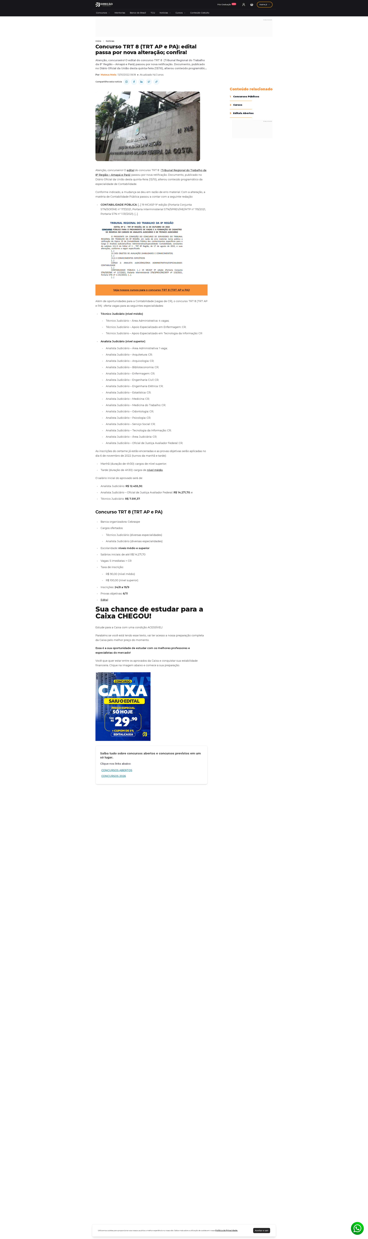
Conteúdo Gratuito (199, 12)
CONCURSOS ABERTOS (116, 770)
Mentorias (120, 12)
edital (130, 170)
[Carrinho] (252, 4)
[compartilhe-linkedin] (141, 82)
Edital (104, 599)
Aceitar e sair (261, 1230)
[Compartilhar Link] (156, 82)
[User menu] (244, 4)
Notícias (164, 12)
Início (98, 41)
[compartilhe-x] (149, 82)
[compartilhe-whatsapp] (126, 82)
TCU (153, 12)
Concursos (101, 12)
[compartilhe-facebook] (134, 82)
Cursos (179, 12)
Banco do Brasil (138, 12)
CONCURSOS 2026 (113, 776)
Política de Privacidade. (226, 1230)
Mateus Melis (108, 74)
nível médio (155, 470)
